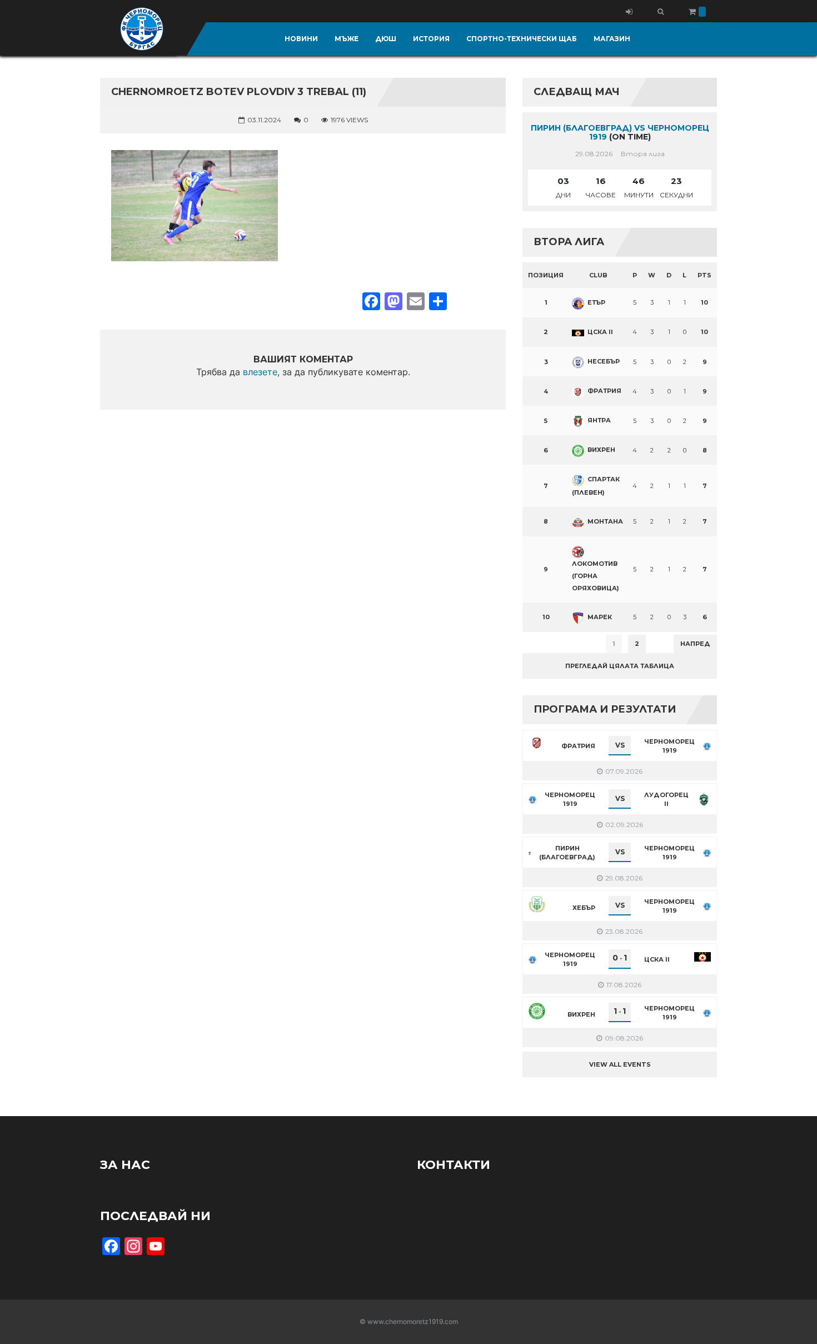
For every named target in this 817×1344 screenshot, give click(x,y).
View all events (620, 1064)
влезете (260, 371)
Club (598, 275)
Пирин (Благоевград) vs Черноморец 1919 (620, 132)
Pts (704, 275)
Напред (695, 644)
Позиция (546, 275)
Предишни (550, 644)
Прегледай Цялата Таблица (619, 666)
